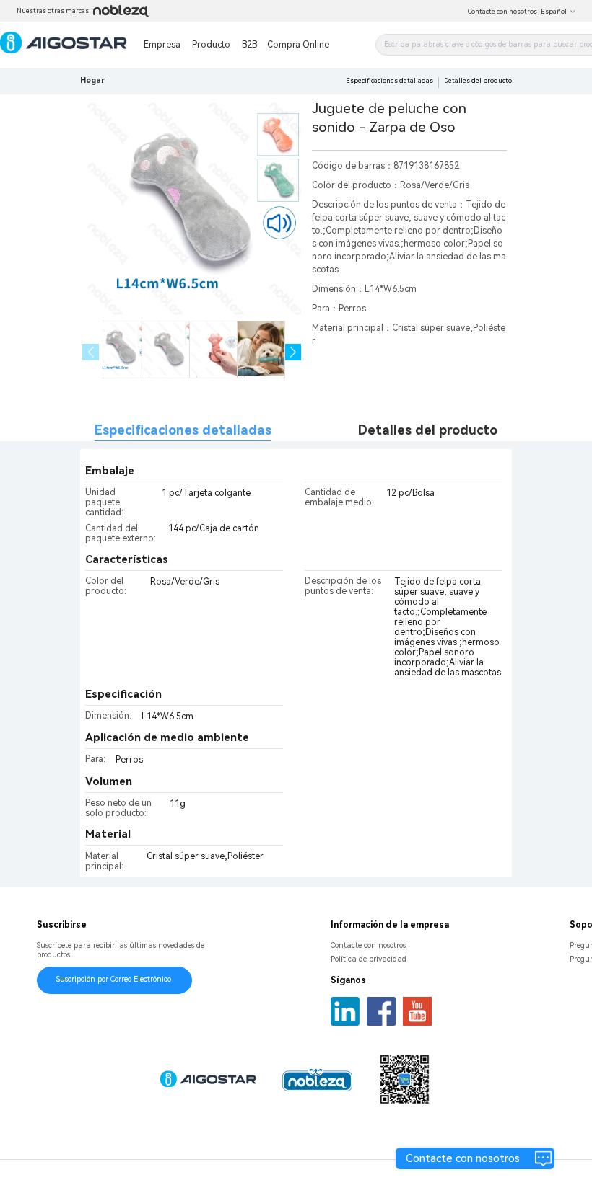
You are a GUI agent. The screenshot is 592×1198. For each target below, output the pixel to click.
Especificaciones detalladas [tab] (183, 430)
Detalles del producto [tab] (427, 430)
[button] (293, 352)
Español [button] (554, 11)
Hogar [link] (92, 80)
